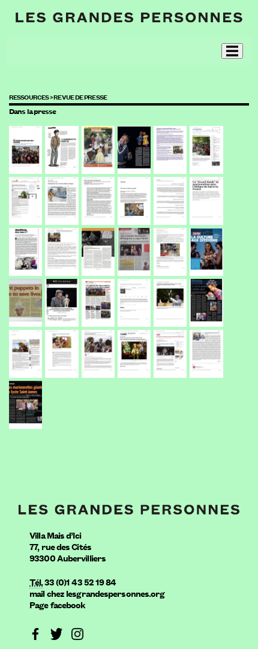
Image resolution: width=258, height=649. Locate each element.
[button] (232, 51)
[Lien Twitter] (56, 632)
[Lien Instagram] (77, 632)
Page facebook (57, 604)
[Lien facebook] (35, 632)
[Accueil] (129, 16)
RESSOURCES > (31, 96)
